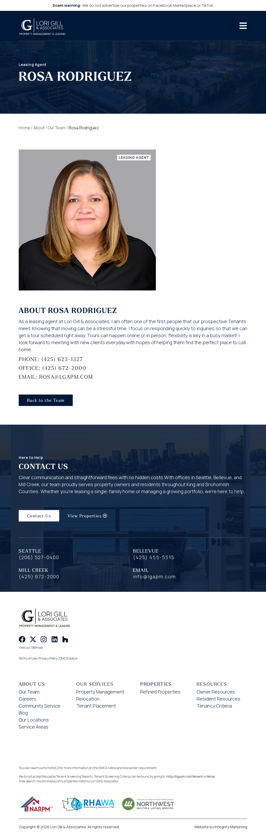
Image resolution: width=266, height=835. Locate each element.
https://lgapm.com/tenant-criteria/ (190, 776)
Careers (27, 699)
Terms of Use (28, 658)
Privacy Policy (47, 658)
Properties (156, 684)
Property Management (100, 692)
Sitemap (37, 647)
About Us (32, 684)
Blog (23, 713)
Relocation (87, 699)
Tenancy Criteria (214, 706)
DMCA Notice (68, 658)
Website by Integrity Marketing (220, 826)
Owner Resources (216, 692)
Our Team (56, 128)
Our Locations (34, 720)
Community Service (39, 706)
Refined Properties (160, 692)
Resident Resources (218, 699)
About (39, 128)
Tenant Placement (96, 706)
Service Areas (33, 727)
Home (24, 128)
